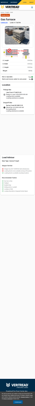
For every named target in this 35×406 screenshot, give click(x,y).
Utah (11, 12)
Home (2, 12)
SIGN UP (31, 2)
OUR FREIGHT (13, 2)
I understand (18, 402)
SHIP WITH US (4, 2)
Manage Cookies (25, 397)
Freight (7, 12)
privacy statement (7, 398)
